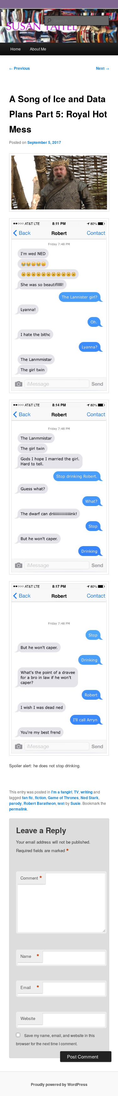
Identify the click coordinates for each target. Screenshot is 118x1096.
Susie (75, 803)
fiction (40, 797)
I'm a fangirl (61, 792)
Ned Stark (89, 797)
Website (27, 1018)
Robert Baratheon (40, 803)
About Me (38, 48)
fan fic (27, 797)
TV (76, 792)
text (61, 803)
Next (102, 68)
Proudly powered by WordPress (59, 1084)
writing (87, 792)
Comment (31, 878)
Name (29, 956)
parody (15, 803)
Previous (19, 68)
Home (15, 48)
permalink (18, 809)
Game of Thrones (63, 797)
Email (29, 987)
